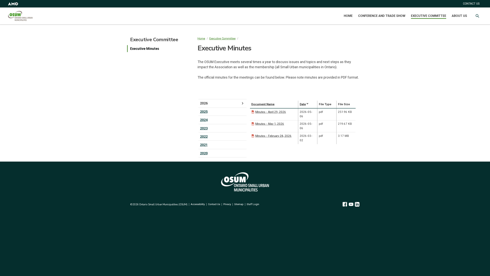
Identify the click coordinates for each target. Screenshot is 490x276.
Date (304, 104)
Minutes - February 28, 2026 (273, 136)
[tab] (222, 103)
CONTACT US (471, 3)
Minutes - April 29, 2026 (270, 112)
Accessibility (198, 204)
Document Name (262, 104)
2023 (204, 128)
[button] (13, 3)
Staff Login (253, 204)
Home (348, 16)
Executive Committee (428, 16)
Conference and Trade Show (381, 16)
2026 (204, 103)
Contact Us (214, 204)
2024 (204, 120)
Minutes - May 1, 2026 (269, 124)
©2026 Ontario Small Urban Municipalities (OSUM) (158, 204)
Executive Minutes (144, 49)
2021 (204, 145)
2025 (204, 112)
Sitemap (238, 204)
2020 (204, 153)
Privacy (227, 204)
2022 (204, 137)
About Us (459, 16)
